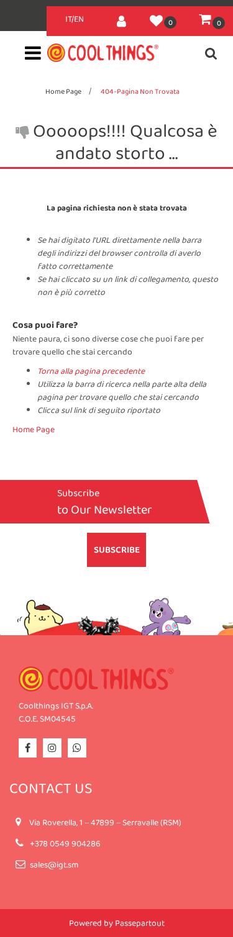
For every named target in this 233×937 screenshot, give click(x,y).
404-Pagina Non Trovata (140, 91)
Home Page (63, 91)
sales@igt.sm (54, 864)
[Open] (33, 56)
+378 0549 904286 (65, 843)
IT (68, 18)
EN (79, 18)
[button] (116, 550)
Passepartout (140, 923)
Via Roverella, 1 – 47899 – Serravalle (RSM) (105, 822)
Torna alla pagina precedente (91, 370)
